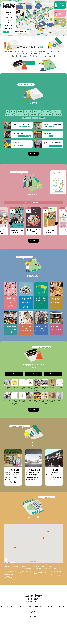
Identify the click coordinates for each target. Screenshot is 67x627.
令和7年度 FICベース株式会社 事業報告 (52, 124)
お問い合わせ (8, 28)
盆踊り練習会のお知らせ (49, 133)
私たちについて (9, 25)
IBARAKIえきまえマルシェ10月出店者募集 (52, 142)
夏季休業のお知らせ (17, 143)
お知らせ (8, 23)
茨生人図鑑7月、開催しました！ (20, 133)
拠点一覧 (8, 12)
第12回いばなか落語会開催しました (21, 124)
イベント (8, 20)
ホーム (2, 606)
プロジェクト (8, 15)
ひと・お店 (9, 17)
